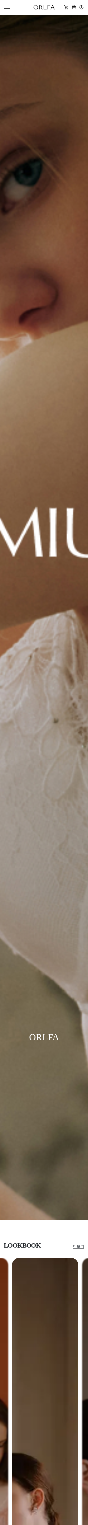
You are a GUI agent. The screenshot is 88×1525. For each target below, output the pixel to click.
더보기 (78, 1246)
